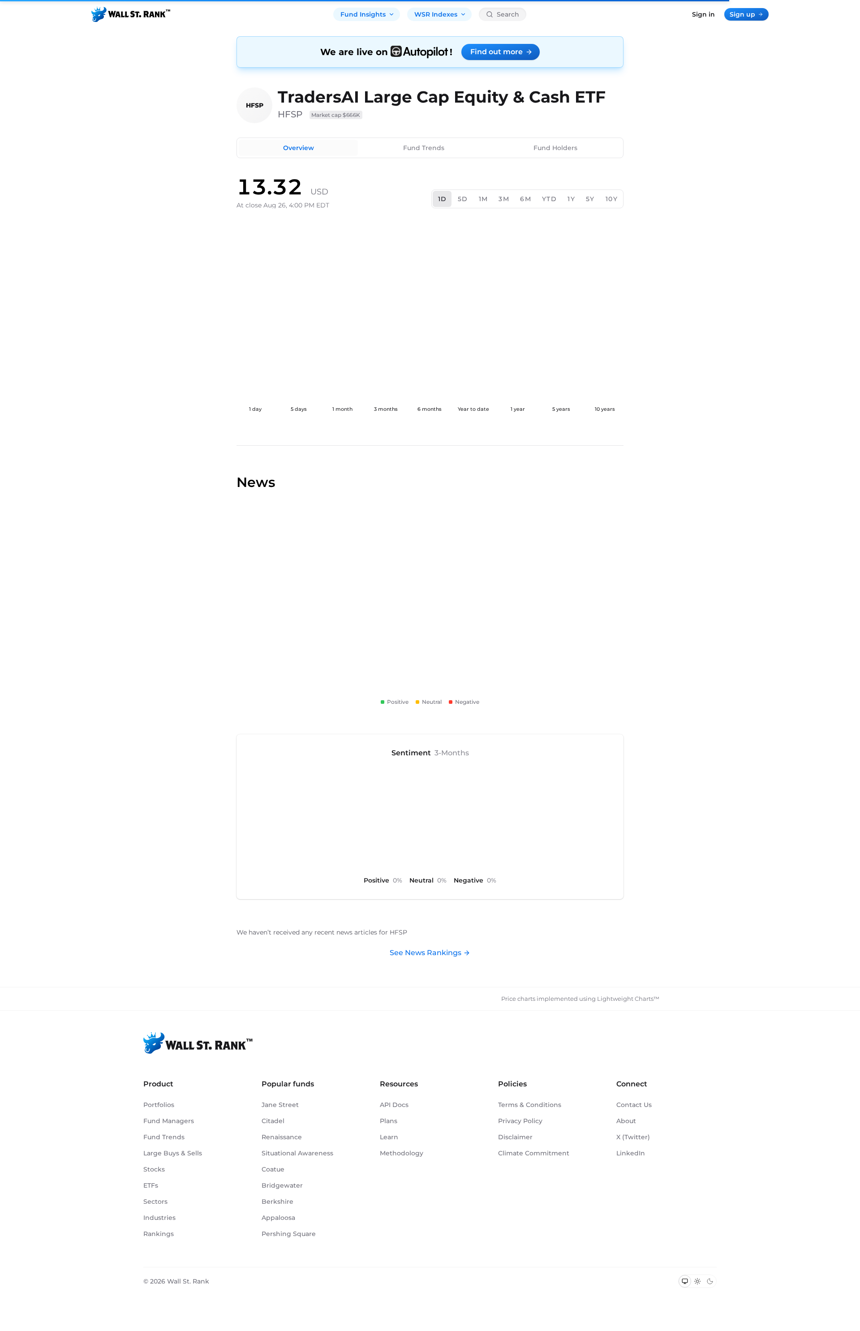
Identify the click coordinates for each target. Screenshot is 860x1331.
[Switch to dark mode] (710, 1281)
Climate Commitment (533, 1153)
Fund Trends (423, 148)
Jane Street (280, 1105)
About (626, 1121)
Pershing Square (289, 1234)
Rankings (158, 1234)
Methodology (401, 1153)
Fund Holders (555, 148)
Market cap (336, 115)
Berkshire (277, 1201)
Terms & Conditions (529, 1105)
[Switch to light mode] (697, 1281)
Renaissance (282, 1137)
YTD (549, 199)
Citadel (273, 1121)
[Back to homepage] (130, 14)
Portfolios (158, 1105)
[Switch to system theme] (685, 1281)
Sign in (703, 14)
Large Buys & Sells (172, 1153)
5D (463, 199)
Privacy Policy (520, 1121)
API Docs (394, 1105)
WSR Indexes (435, 14)
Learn (389, 1137)
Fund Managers (168, 1121)
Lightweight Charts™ (628, 998)
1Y (571, 199)
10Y (612, 199)
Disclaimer (515, 1137)
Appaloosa (278, 1218)
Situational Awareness (297, 1153)
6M (525, 199)
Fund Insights (363, 14)
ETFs (150, 1185)
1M (483, 199)
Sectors (155, 1201)
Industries (159, 1218)
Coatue (273, 1169)
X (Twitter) (633, 1137)
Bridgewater (282, 1185)
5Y (590, 199)
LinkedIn (630, 1153)
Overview (298, 148)
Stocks (154, 1169)
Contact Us (634, 1105)
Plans (388, 1121)
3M (504, 199)
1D (442, 199)
